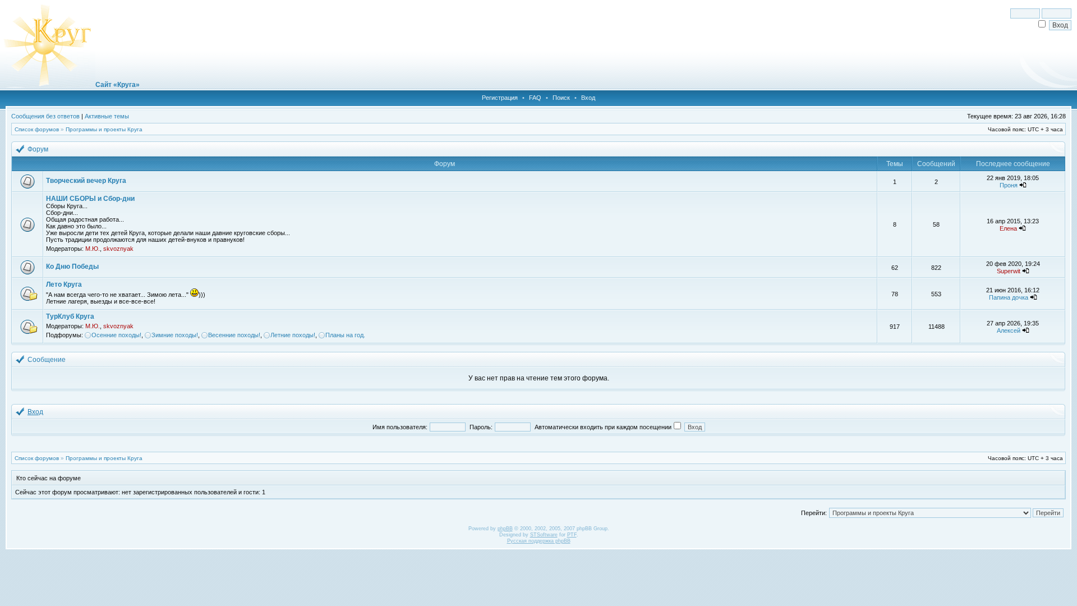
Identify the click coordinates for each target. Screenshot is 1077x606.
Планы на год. (345, 335)
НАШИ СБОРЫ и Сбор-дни (90, 199)
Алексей (1008, 330)
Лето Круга (64, 284)
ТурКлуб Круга (70, 316)
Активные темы (107, 116)
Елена (1008, 228)
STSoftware (544, 535)
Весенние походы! (234, 335)
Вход (588, 97)
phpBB (505, 528)
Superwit (1008, 271)
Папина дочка (1008, 297)
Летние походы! (292, 335)
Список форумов (37, 129)
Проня (1009, 185)
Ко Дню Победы (72, 266)
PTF (572, 535)
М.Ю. (92, 248)
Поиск (561, 97)
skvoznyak (118, 248)
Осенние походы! (116, 335)
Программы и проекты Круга (104, 129)
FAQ (535, 97)
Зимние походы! (174, 335)
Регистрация (500, 97)
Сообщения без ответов (45, 116)
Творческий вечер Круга (86, 181)
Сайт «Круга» (117, 85)
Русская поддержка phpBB (538, 541)
